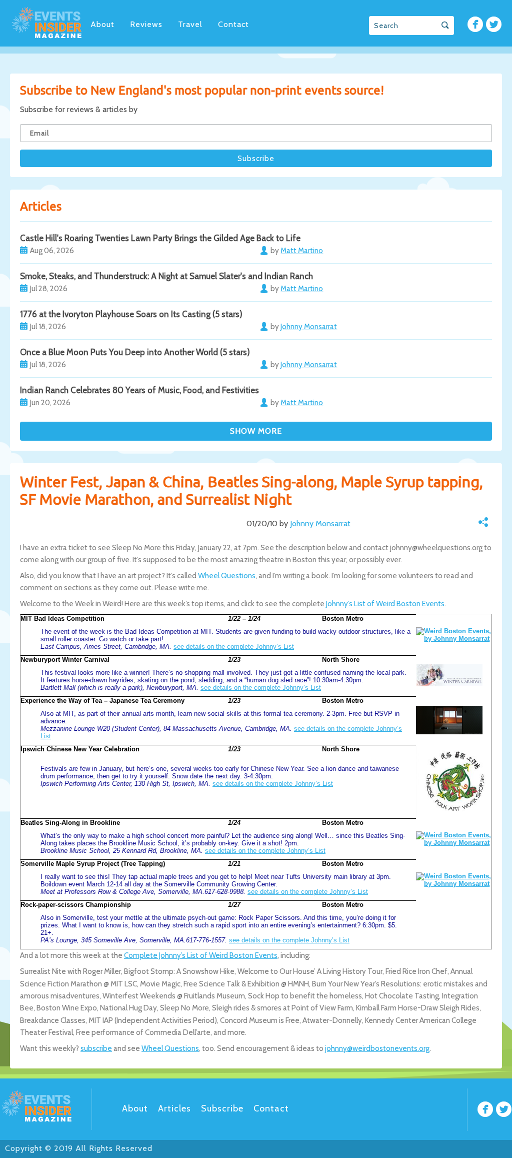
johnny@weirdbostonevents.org (377, 1048)
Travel (190, 24)
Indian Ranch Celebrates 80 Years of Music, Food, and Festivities (139, 390)
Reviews (146, 24)
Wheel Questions (227, 575)
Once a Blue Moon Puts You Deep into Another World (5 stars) (135, 352)
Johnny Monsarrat (320, 523)
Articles (174, 1108)
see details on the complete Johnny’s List (234, 646)
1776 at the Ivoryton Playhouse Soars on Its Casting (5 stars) (131, 314)
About (102, 24)
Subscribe (222, 1108)
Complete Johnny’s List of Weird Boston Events (201, 955)
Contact (233, 24)
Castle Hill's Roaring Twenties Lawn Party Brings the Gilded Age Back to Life (160, 238)
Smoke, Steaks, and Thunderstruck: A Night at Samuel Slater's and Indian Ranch (166, 276)
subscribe (96, 1048)
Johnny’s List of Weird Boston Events (385, 603)
